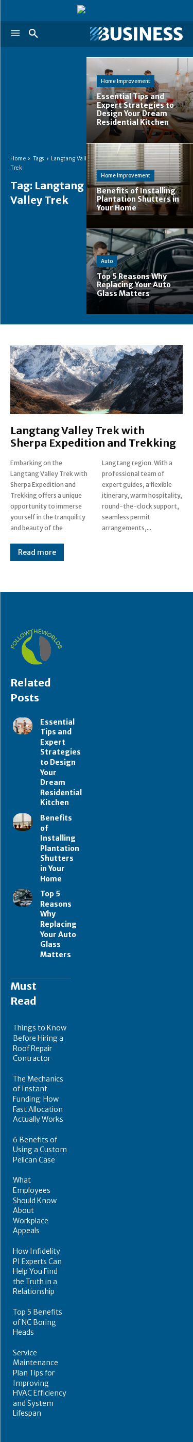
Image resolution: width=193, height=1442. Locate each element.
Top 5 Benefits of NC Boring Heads (37, 1322)
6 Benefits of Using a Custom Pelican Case (40, 1150)
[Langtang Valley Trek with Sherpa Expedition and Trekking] (96, 379)
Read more (37, 552)
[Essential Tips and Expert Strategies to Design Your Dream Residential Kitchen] (22, 726)
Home (18, 158)
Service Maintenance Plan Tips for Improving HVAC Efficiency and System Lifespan (39, 1383)
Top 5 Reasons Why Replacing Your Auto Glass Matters (58, 924)
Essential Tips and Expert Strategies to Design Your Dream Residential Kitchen (61, 762)
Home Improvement (125, 81)
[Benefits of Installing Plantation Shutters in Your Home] (22, 822)
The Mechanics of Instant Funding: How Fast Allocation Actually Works (38, 1099)
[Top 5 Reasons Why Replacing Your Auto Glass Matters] (22, 898)
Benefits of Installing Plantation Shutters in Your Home (59, 848)
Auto (107, 261)
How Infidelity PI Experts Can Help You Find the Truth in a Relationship (37, 1271)
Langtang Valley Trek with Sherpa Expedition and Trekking (93, 436)
